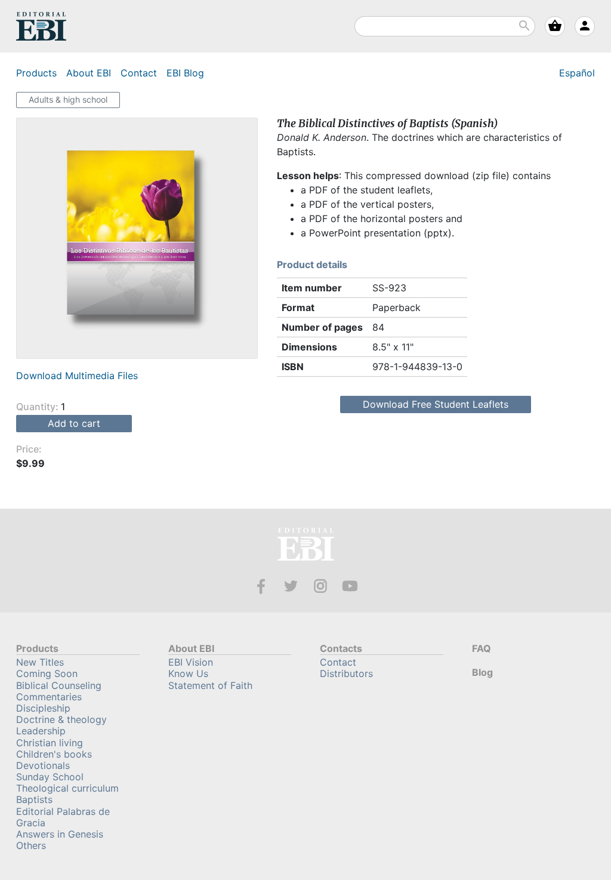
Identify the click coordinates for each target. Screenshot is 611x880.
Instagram (320, 586)
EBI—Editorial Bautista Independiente (305, 546)
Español (577, 73)
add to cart (74, 423)
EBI (41, 26)
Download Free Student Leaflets (435, 404)
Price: (29, 449)
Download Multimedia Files (77, 375)
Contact (139, 73)
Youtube (350, 586)
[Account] (585, 26)
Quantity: (38, 406)
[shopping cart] (555, 26)
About (88, 73)
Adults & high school (68, 99)
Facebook (261, 586)
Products (36, 73)
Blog (185, 73)
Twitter (291, 586)
